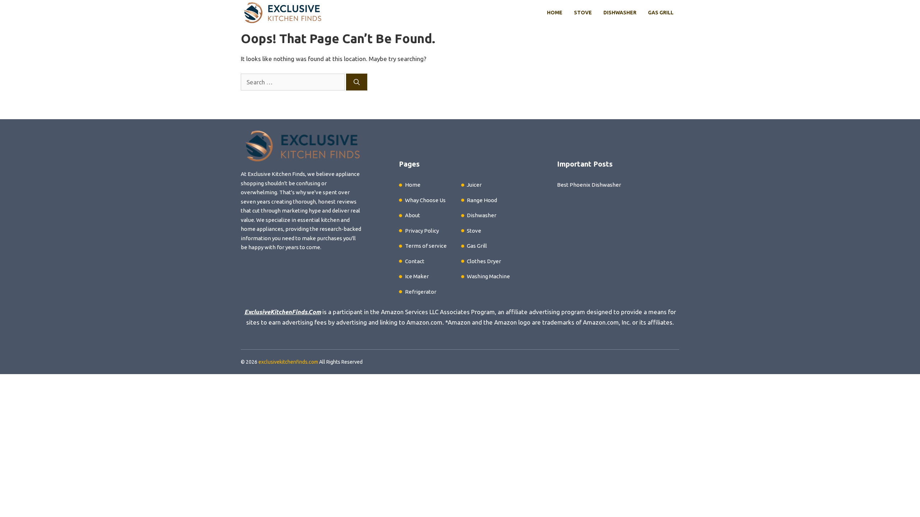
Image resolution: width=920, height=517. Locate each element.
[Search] (356, 82)
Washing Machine (488, 276)
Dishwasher (619, 12)
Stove (583, 12)
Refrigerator (420, 292)
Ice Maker (417, 276)
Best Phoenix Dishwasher (589, 185)
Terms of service (426, 246)
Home (554, 12)
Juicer (474, 185)
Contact (414, 261)
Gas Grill (660, 12)
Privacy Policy (422, 231)
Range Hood (482, 200)
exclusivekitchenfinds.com (288, 362)
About (412, 215)
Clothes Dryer (484, 261)
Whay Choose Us (425, 200)
